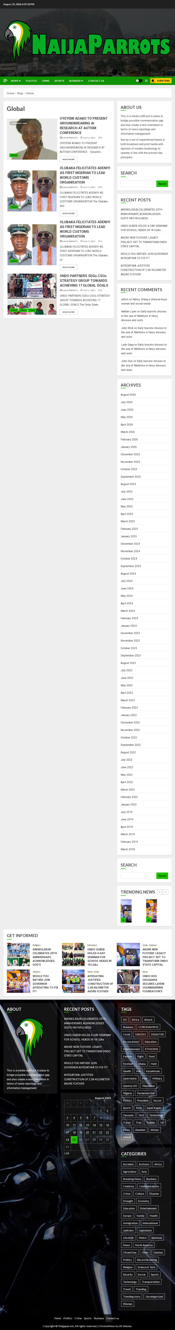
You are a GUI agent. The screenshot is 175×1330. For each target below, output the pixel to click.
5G (125, 1019)
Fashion (127, 1056)
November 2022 (130, 730)
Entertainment (131, 1049)
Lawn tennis (130, 1078)
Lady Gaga (127, 344)
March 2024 (128, 611)
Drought (128, 1201)
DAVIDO (140, 1034)
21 (94, 1132)
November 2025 (130, 462)
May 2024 (127, 595)
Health (127, 1071)
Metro (142, 1237)
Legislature (145, 1230)
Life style (128, 1237)
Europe (127, 1215)
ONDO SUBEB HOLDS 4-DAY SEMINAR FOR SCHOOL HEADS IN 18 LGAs (99, 957)
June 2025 (127, 499)
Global (14, 155)
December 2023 (130, 633)
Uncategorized (154, 1296)
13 (87, 1125)
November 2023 (130, 640)
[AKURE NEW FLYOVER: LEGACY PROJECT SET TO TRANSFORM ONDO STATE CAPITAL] (128, 954)
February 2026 (129, 439)
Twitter (150, 1122)
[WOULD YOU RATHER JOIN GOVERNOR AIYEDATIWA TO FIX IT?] (126, 911)
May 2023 (127, 685)
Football (128, 1063)
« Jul (66, 1152)
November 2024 (130, 551)
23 (107, 1132)
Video (126, 1129)
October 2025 (129, 469)
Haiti (154, 1063)
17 (67, 1132)
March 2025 (128, 521)
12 (80, 1125)
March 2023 (128, 700)
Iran (138, 1071)
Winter (155, 1129)
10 (67, 1125)
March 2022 (128, 789)
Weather (140, 1129)
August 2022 (128, 752)
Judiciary (128, 1230)
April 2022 (127, 782)
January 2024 (129, 625)
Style (139, 1107)
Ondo (32, 310)
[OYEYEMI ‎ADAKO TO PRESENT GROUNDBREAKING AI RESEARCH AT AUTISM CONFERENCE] (32, 139)
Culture (139, 1193)
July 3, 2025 (89, 187)
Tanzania (128, 1115)
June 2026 (127, 409)
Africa (135, 1019)
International (150, 1223)
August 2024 (128, 573)
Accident (128, 1164)
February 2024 (129, 618)
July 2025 (126, 491)
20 (87, 1132)
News (14, 80)
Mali (144, 1078)
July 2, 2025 (89, 290)
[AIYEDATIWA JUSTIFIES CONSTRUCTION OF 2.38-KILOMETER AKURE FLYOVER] (151, 911)
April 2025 (127, 514)
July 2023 (126, 670)
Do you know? (131, 1041)
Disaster (154, 1193)
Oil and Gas (130, 1252)
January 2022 (129, 804)
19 (80, 1132)
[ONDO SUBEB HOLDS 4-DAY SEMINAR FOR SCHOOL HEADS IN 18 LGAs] (73, 954)
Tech (141, 1115)
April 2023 (127, 692)
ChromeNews (107, 1326)
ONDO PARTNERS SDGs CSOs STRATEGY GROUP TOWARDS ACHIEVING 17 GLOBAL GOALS (84, 280)
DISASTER (157, 1034)
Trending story (131, 1296)
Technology (156, 1115)
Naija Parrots (70, 137)
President (142, 1100)
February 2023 (129, 707)
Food (152, 1056)
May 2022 (127, 774)
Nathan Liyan (128, 311)
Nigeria (127, 1093)
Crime (45, 80)
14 (94, 1125)
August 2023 (128, 663)
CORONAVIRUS (148, 1027)
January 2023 (129, 715)
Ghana (142, 1063)
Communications (149, 1186)
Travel (127, 1122)
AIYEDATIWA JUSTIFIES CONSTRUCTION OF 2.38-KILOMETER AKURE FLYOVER (143, 270)
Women (127, 1303)
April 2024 (127, 603)
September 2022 (131, 745)
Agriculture (129, 1171)
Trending (141, 1289)
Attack (148, 1019)
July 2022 (126, 759)
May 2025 (127, 506)
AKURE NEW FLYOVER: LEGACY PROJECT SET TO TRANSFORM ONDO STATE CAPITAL (144, 242)
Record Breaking (147, 1259)
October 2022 (129, 737)
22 (100, 1132)
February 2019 (129, 841)
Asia (144, 1171)
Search (129, 172)
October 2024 (129, 558)
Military (157, 1078)
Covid (126, 1034)
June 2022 (127, 767)
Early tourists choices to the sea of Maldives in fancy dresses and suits (143, 316)
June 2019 (127, 819)
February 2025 (129, 528)
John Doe (127, 361)
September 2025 (131, 476)
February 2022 (129, 797)
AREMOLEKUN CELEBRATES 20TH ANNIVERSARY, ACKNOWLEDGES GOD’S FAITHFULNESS (141, 214)
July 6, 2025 (89, 137)
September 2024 (131, 566)
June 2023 (127, 678)
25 (74, 1139)
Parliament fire (145, 1093)
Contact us (96, 80)
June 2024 (127, 588)
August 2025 (128, 484)
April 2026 (127, 424)
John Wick (127, 328)
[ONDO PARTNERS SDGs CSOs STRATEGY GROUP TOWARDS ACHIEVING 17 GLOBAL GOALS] (32, 294)
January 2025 (129, 536)
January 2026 (129, 447)
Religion (37, 945)
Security (128, 1274)
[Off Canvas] (5, 80)
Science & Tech (146, 1267)
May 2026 (127, 417)
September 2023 (131, 655)
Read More (69, 159)
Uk (162, 1122)
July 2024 (126, 581)
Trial (138, 1122)
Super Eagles (154, 1107)
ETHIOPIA (151, 1049)
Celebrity (128, 1186)
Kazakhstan (153, 1071)
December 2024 (130, 543)
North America (144, 1245)
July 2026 (126, 402)
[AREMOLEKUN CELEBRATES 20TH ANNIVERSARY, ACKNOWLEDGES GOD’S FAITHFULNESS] (18, 954)
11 (74, 1125)
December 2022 (130, 722)
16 (107, 1125)
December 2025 (130, 454)
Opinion (153, 945)
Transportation (151, 1281)
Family (140, 1215)
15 (100, 1125)
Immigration (130, 1223)
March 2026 (128, 432)
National (157, 1237)
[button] (146, 80)
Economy (143, 1201)
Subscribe (163, 80)
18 (74, 1132)
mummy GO (130, 1085)
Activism (144, 1164)
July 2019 (126, 812)
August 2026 (128, 394)
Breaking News (132, 1178)
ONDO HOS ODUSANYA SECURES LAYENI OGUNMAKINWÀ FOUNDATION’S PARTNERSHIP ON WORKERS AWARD (154, 988)
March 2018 (128, 849)
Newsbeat (148, 1085)
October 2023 (129, 648)
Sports (59, 80)
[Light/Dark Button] (139, 80)
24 (67, 1139)
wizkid (127, 1137)
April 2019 (127, 827)
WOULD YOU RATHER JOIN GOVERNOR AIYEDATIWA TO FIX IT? (45, 984)
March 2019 (128, 834)
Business (74, 80)
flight (140, 1056)
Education (92, 945)
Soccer (157, 1100)
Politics (31, 80)
